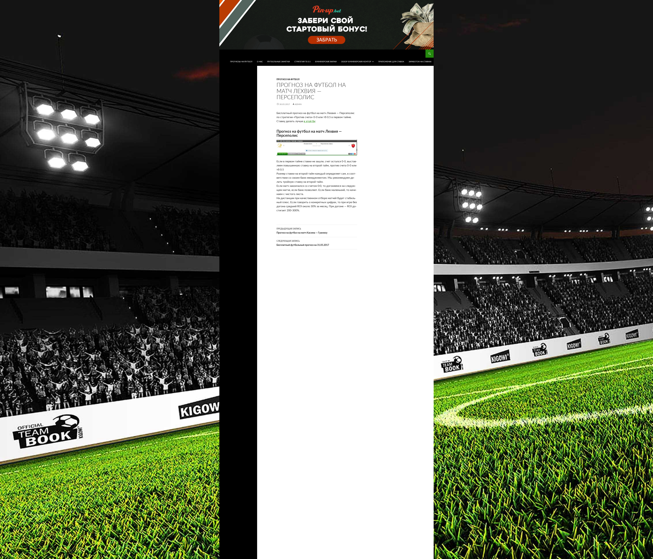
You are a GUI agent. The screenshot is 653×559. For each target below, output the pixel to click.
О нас (260, 62)
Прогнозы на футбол (241, 62)
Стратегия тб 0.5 (302, 62)
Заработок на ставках (420, 62)
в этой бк (309, 121)
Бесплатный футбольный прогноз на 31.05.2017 (303, 243)
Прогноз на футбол (288, 79)
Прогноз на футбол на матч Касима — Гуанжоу (302, 231)
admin (298, 104)
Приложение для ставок (391, 62)
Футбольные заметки (278, 62)
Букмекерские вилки (326, 62)
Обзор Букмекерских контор (356, 62)
